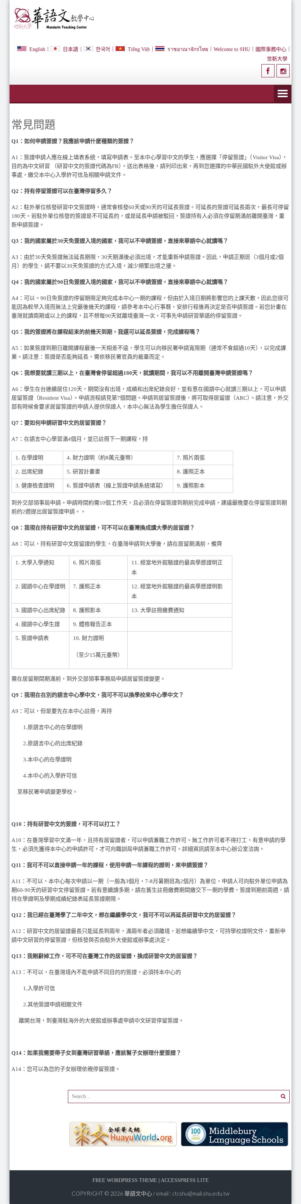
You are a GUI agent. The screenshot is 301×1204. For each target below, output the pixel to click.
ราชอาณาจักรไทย (187, 49)
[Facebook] (268, 70)
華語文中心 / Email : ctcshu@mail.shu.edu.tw (176, 1193)
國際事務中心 (270, 49)
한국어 (103, 49)
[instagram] (283, 70)
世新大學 (277, 59)
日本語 (70, 49)
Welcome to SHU (232, 49)
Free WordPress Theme (125, 1180)
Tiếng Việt (139, 49)
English (37, 49)
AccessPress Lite (185, 1180)
